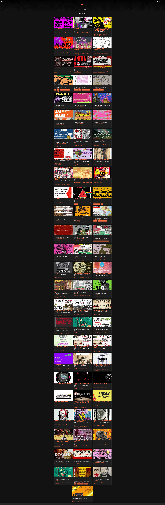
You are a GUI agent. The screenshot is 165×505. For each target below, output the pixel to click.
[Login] (163, 2)
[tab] (80, 9)
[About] (158, 2)
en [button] (161, 1)
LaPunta (82, 4)
